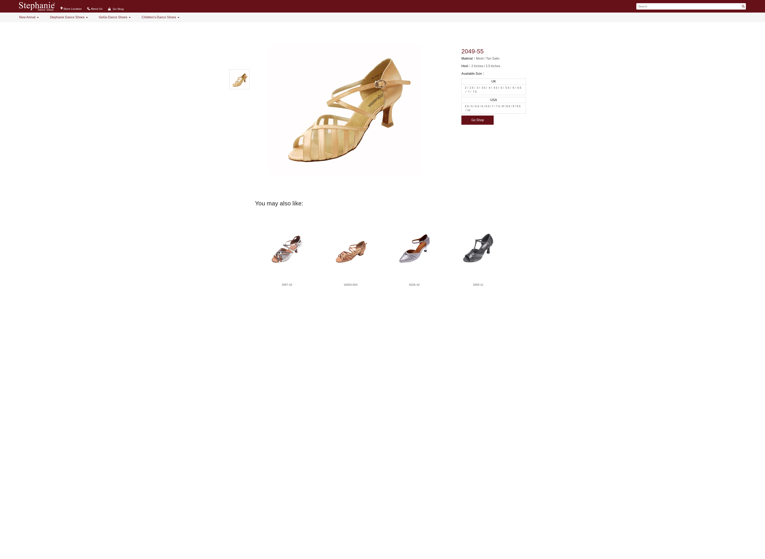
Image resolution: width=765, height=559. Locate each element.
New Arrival (27, 17)
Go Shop (477, 120)
